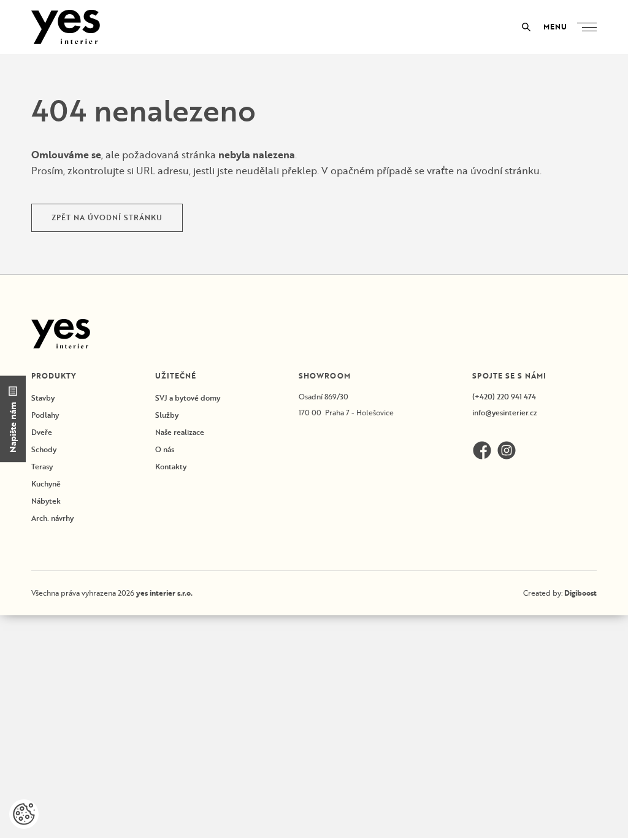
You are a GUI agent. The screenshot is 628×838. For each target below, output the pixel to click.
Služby (166, 415)
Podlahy (45, 415)
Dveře (41, 432)
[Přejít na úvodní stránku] (65, 27)
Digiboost (580, 593)
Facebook (482, 450)
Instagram (506, 450)
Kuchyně (46, 484)
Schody (43, 449)
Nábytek (46, 501)
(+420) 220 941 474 (504, 396)
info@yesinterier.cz (504, 412)
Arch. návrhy (52, 518)
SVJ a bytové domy (187, 398)
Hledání (526, 27)
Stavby (43, 398)
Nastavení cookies (24, 814)
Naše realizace (179, 432)
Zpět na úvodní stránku (107, 217)
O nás (164, 449)
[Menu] (589, 27)
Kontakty (170, 466)
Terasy (42, 466)
